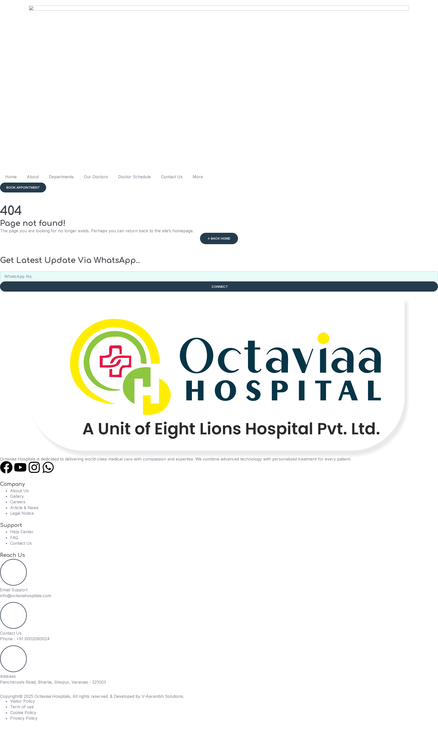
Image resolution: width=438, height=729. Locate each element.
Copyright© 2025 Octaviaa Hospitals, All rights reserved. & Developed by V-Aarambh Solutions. (92, 696)
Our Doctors (96, 176)
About (33, 176)
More (198, 176)
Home (11, 176)
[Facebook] (6, 467)
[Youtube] (20, 467)
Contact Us (171, 176)
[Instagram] (34, 467)
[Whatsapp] (48, 467)
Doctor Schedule (134, 176)
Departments (61, 176)
